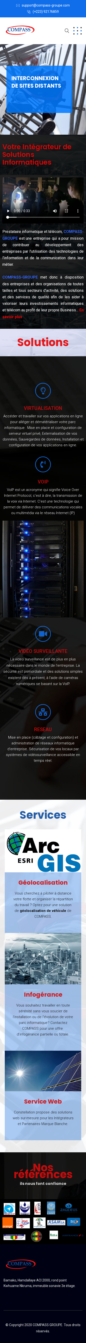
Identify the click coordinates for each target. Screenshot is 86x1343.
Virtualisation (43, 408)
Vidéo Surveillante (43, 651)
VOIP (43, 482)
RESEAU (43, 729)
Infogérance (43, 994)
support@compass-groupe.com (46, 5)
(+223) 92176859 (46, 12)
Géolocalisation (43, 882)
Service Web (43, 1101)
